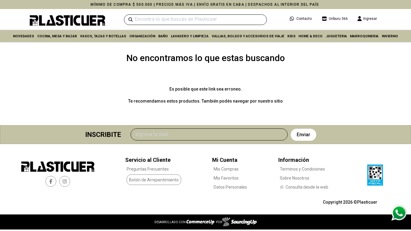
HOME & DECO (310, 36)
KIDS (291, 36)
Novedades (23, 36)
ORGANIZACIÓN (142, 36)
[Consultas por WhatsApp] (398, 213)
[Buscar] (130, 19)
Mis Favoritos (226, 178)
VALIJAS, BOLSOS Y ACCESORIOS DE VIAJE (248, 36)
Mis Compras (226, 169)
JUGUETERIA (336, 36)
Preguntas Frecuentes (148, 169)
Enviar (303, 134)
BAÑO (163, 36)
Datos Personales (230, 187)
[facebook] (50, 181)
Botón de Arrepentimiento (154, 179)
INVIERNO (390, 36)
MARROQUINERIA (364, 36)
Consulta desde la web (307, 187)
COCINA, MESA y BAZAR (57, 36)
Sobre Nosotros (294, 178)
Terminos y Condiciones (302, 169)
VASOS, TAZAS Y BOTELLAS (103, 36)
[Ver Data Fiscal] (375, 174)
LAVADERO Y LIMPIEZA (190, 36)
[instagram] (64, 181)
